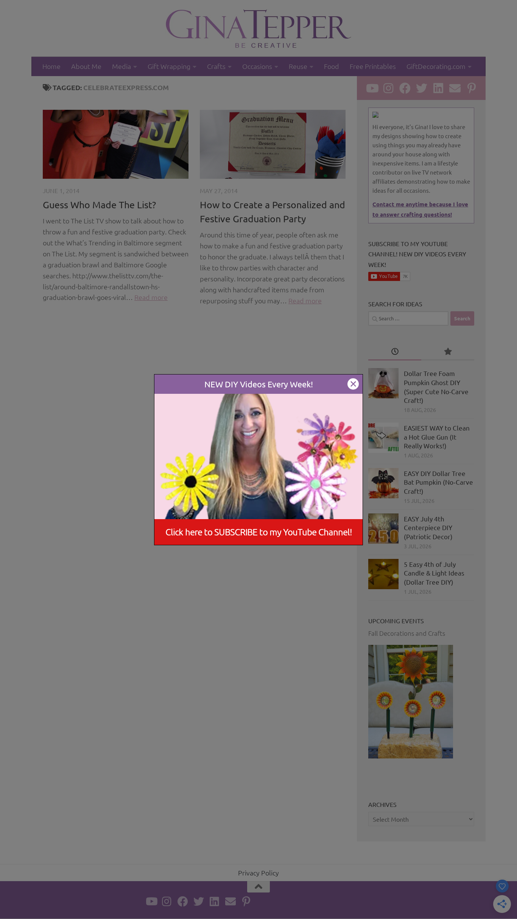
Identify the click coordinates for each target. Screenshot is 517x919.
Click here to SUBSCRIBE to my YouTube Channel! (258, 531)
